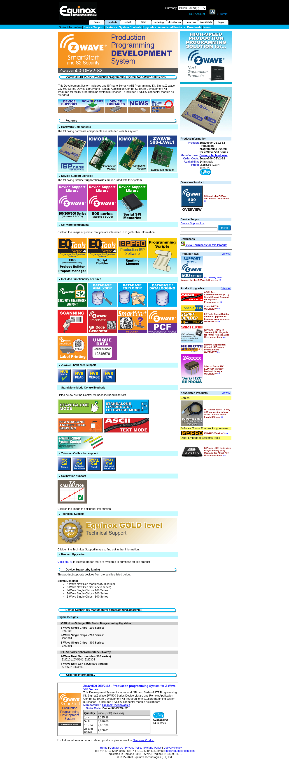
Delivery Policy (172, 747)
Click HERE (65, 562)
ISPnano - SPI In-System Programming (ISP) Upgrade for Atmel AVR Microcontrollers (217, 452)
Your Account (197, 14)
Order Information (70, 27)
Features (111, 27)
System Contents (130, 27)
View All (226, 253)
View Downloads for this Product (206, 245)
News (207, 27)
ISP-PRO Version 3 (216, 433)
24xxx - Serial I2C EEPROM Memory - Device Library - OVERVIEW (214, 370)
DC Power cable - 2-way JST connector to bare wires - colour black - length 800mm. (217, 413)
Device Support (93, 27)
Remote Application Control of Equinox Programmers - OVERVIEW (215, 348)
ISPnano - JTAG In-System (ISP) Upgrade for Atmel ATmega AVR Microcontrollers (216, 333)
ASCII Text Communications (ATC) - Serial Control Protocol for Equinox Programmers (217, 297)
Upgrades (149, 27)
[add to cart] (158, 717)
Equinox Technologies (116, 705)
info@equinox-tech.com (180, 750)
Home (103, 747)
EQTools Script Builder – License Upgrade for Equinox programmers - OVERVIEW (217, 318)
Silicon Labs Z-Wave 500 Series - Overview (216, 198)
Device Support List (193, 223)
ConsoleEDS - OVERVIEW (212, 307)
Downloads (194, 27)
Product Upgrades (192, 288)
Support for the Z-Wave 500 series (201, 280)
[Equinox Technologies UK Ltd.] (78, 18)
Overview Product (143, 740)
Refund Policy (152, 747)
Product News (190, 253)
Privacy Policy (133, 747)
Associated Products (171, 27)
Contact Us (116, 747)
